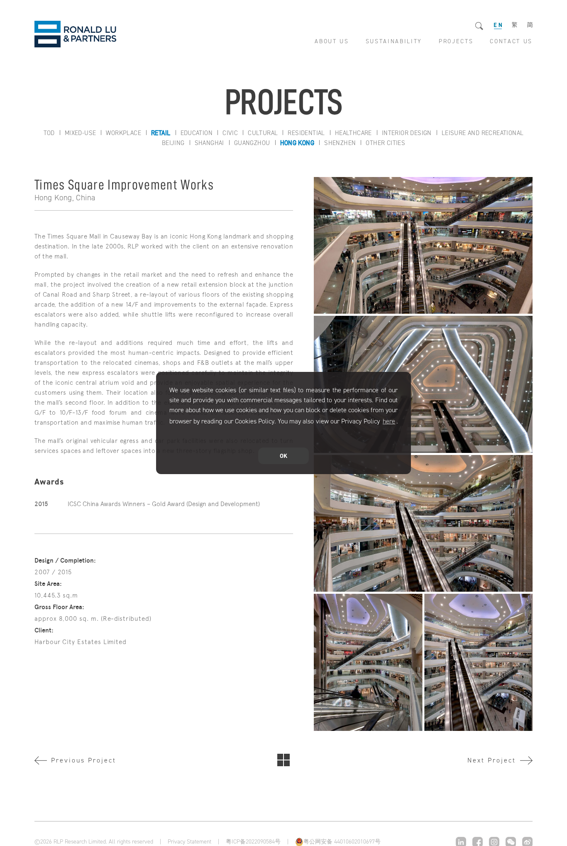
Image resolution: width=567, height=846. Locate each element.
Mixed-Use (80, 133)
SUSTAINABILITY (394, 41)
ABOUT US (332, 41)
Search (479, 26)
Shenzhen (340, 143)
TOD (49, 133)
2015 (41, 504)
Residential (306, 133)
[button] (170, 433)
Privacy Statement (189, 842)
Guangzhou (252, 143)
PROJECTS (456, 41)
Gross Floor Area (58, 607)
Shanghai (209, 143)
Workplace (123, 133)
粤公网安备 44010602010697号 (342, 842)
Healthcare (353, 133)
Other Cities (385, 143)
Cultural (263, 133)
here (389, 421)
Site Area (47, 584)
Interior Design (407, 133)
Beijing (173, 143)
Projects (283, 760)
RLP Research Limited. (75, 34)
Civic (230, 133)
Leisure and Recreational (483, 133)
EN (498, 25)
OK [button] (283, 456)
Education (197, 133)
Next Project (491, 760)
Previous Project (83, 760)
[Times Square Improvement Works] (423, 245)
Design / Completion (64, 560)
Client (42, 630)
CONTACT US (511, 41)
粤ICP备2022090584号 (253, 842)
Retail (160, 133)
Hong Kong (297, 143)
